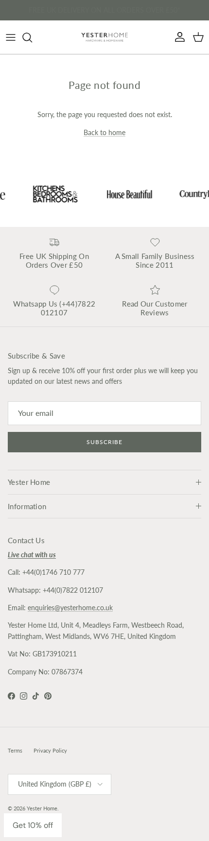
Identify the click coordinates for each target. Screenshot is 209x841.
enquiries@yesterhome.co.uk (70, 607)
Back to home (104, 132)
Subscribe (104, 442)
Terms (15, 750)
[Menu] (10, 37)
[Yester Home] (104, 37)
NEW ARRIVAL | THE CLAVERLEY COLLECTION (104, 12)
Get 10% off (33, 825)
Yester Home (42, 808)
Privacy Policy (50, 750)
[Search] (32, 37)
